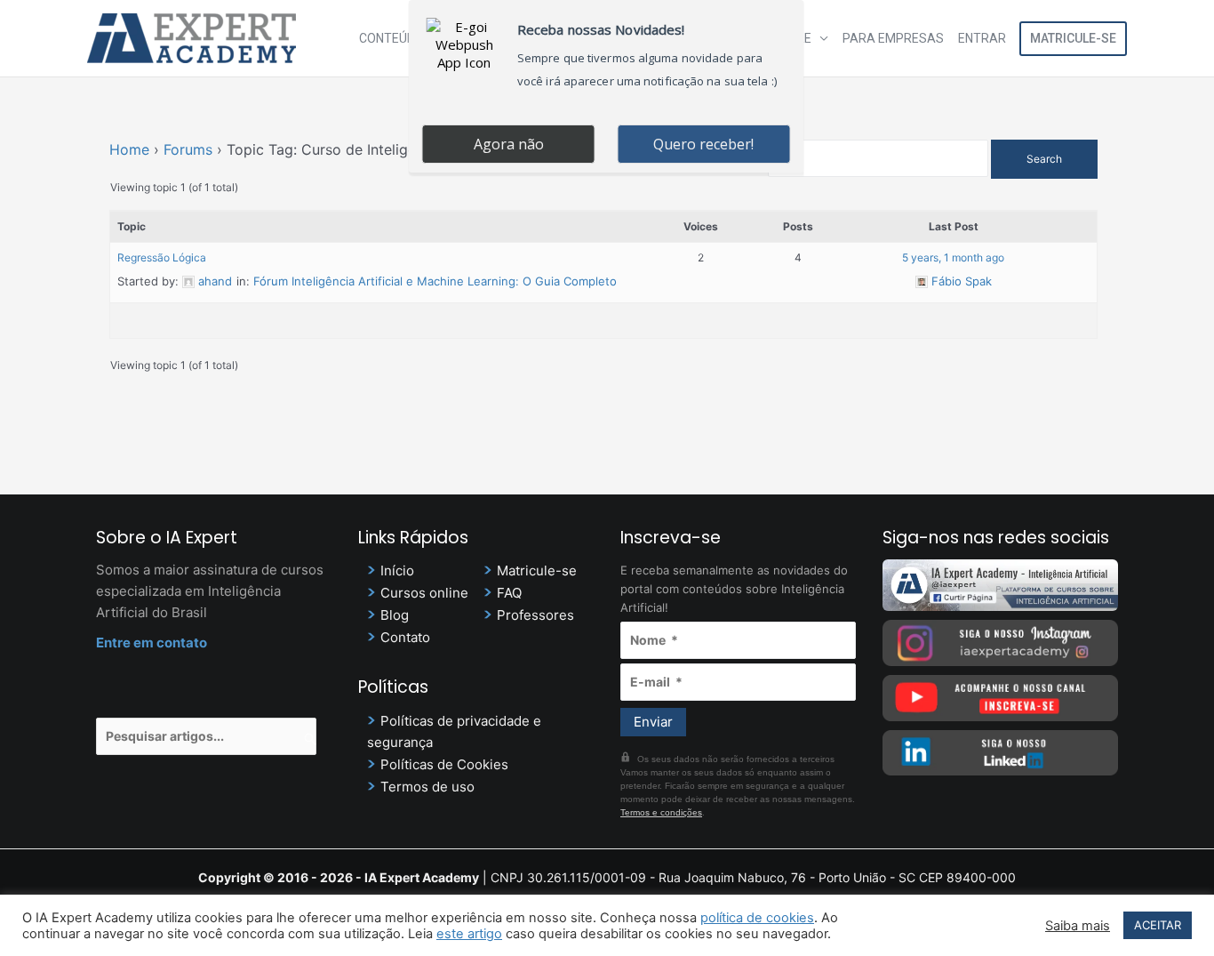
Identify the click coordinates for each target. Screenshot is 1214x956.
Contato (405, 637)
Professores (535, 615)
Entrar (982, 38)
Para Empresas (893, 38)
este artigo (469, 934)
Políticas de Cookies (444, 764)
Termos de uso (427, 786)
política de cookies (757, 918)
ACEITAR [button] (1157, 925)
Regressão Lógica (161, 257)
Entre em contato (151, 642)
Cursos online (424, 592)
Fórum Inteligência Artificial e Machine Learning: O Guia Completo (435, 281)
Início (397, 570)
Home (129, 149)
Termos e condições (661, 812)
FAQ (509, 592)
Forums (188, 149)
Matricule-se (1073, 38)
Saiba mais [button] (1077, 926)
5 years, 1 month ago (953, 257)
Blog (394, 615)
